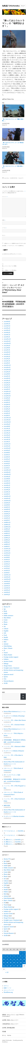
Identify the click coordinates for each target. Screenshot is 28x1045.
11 (7, 959)
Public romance (8, 615)
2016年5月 (7, 590)
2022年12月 (7, 417)
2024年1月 (7, 389)
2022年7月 (7, 428)
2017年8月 (7, 557)
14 (17, 959)
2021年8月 (7, 452)
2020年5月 (7, 485)
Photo (5, 622)
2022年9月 (7, 424)
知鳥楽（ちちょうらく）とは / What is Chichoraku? (13, 1015)
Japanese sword (8, 674)
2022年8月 (7, 426)
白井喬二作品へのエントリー (10, 1020)
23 (24, 962)
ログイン (6, 986)
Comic (6, 620)
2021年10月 (7, 448)
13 (14, 959)
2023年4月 (7, 409)
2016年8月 (7, 583)
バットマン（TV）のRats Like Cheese (15, 720)
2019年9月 (7, 503)
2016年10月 (7, 579)
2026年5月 (7, 328)
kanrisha (6, 178)
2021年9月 (7, 450)
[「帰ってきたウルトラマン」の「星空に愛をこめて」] (13, 158)
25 (7, 966)
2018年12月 (7, 522)
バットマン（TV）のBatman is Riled (14, 746)
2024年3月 (7, 385)
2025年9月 (7, 345)
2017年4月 (7, 566)
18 (7, 962)
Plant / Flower (8, 648)
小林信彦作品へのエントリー (10, 1024)
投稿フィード (7, 988)
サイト (3, 235)
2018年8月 (7, 531)
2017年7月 (7, 559)
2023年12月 (7, 391)
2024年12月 (7, 365)
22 (21, 962)
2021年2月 (7, 465)
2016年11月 (7, 577)
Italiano (6, 659)
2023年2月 (7, 413)
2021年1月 (7, 468)
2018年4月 (7, 540)
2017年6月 (7, 562)
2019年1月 (7, 520)
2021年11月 (7, 446)
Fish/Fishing (8, 646)
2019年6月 (7, 509)
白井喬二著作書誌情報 (8, 1027)
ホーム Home (6, 1035)
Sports (6, 676)
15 (20, 959)
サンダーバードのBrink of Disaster (14, 751)
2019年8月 (7, 505)
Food (5, 635)
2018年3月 (7, 542)
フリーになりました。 (10, 831)
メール (4, 227)
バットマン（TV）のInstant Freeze (14, 724)
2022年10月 (7, 422)
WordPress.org (8, 992)
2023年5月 (7, 406)
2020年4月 (7, 487)
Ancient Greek (8, 661)
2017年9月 (7, 555)
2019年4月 (7, 513)
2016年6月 (7, 588)
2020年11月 (7, 472)
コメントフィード (9, 990)
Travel (6, 652)
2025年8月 (7, 348)
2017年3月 (7, 568)
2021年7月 (7, 455)
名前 (3, 220)
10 (4, 959)
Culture (6, 628)
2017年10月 (7, 553)
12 (10, 959)
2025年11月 (7, 341)
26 (10, 966)
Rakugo (6, 663)
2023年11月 (7, 393)
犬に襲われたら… (8, 839)
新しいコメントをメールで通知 (9, 266)
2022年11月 (7, 420)
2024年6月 (7, 378)
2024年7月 (7, 376)
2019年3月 (7, 516)
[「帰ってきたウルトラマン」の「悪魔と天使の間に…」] (13, 110)
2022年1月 (7, 441)
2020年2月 (7, 492)
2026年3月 (7, 332)
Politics (6, 639)
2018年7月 (7, 533)
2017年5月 (7, 564)
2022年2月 (7, 439)
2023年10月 (7, 396)
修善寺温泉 (7, 805)
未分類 (5, 683)
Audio (5, 613)
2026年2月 (7, 334)
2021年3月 (7, 463)
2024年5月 (7, 380)
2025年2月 (7, 361)
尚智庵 (4, 1031)
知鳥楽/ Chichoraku (11, 6)
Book (5, 611)
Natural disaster (9, 681)
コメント (4, 196)
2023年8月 (7, 400)
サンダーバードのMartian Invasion (14, 816)
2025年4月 (7, 356)
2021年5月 (7, 459)
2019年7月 (7, 507)
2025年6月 (7, 352)
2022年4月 (7, 435)
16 (24, 959)
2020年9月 (7, 476)
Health (6, 637)
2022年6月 (7, 430)
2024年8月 (7, 374)
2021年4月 (7, 461)
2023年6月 (7, 404)
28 (17, 966)
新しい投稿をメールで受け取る (9, 270)
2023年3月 (7, 411)
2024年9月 (7, 372)
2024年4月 (7, 382)
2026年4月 (7, 330)
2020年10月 (7, 474)
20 (14, 962)
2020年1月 (7, 494)
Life (5, 633)
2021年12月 (7, 444)
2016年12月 (7, 575)
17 (4, 962)
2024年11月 (7, 367)
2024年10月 (7, 369)
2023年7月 (7, 402)
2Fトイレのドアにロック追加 (12, 775)
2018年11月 (7, 524)
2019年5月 (7, 511)
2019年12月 (7, 496)
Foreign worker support (11, 657)
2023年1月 (7, 415)
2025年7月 (7, 350)
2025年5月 (7, 354)
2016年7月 (7, 586)
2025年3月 (7, 358)
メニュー (23, 5)
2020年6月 (7, 483)
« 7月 (6, 972)
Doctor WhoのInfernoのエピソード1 (14, 729)
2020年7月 (7, 481)
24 (4, 966)
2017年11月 (7, 551)
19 (10, 962)
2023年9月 (7, 398)
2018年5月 (7, 537)
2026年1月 (7, 337)
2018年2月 (7, 544)
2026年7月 (7, 323)
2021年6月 (7, 457)
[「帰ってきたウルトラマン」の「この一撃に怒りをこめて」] (13, 134)
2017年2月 (7, 570)
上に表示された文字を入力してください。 (12, 254)
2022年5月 (7, 433)
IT (4, 650)
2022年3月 (7, 437)
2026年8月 (7, 321)
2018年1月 (7, 546)
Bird (5, 642)
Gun (5, 679)
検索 (3, 692)
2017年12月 (7, 548)
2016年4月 (7, 592)
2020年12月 (7, 470)
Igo (5, 609)
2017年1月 (7, 572)
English (6, 631)
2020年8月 (7, 479)
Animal (6, 644)
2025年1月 (7, 363)
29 (21, 966)
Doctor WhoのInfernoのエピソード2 (14, 711)
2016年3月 (7, 594)
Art (5, 626)
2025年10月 (7, 343)
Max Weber (7, 617)
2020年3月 (7, 489)
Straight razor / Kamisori (11, 668)
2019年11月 (7, 498)
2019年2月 (7, 518)
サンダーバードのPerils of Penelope (14, 716)
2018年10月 (7, 527)
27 (14, 966)
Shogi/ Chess (8, 666)
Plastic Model (8, 655)
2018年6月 (7, 535)
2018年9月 (7, 529)
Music (5, 624)
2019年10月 (7, 500)
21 (17, 962)
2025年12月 (7, 339)
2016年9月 (7, 581)
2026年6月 (7, 326)
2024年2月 (7, 387)
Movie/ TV (21, 178)
